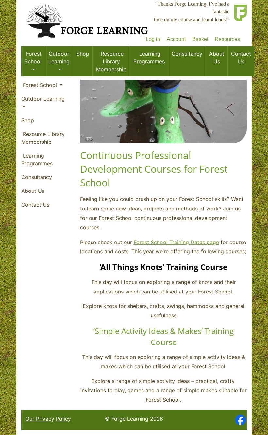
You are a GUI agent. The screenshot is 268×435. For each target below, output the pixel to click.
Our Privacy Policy (48, 418)
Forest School (33, 57)
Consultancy (187, 53)
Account (176, 39)
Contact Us (241, 57)
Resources (227, 39)
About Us (216, 57)
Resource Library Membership (111, 61)
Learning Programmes (149, 57)
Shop (82, 53)
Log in (153, 39)
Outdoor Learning (59, 57)
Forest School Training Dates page (176, 242)
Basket (200, 39)
